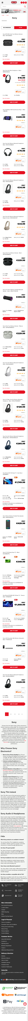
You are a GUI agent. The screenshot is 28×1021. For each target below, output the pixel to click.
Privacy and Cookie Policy (7, 926)
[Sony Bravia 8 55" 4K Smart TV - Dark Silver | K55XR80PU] (8, 482)
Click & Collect (4, 960)
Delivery (3, 956)
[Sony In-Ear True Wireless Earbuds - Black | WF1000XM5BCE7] (8, 262)
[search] (25, 6)
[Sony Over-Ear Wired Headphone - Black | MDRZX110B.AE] (8, 79)
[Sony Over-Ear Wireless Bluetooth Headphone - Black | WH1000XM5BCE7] (8, 683)
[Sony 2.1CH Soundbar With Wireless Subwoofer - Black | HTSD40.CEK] (8, 647)
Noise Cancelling (17, 164)
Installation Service (5, 962)
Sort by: (7, 27)
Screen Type (5, 497)
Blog (2, 914)
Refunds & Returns (5, 958)
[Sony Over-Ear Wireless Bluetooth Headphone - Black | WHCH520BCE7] (8, 189)
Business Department (6, 945)
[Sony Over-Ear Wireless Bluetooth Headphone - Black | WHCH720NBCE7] (8, 152)
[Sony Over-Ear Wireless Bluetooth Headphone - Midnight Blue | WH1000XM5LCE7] (8, 445)
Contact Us (4, 941)
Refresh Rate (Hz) (6, 498)
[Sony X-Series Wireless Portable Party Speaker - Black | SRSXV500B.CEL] (8, 525)
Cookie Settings (5, 933)
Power (4, 660)
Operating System (17, 495)
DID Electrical (8, 1007)
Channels (4, 658)
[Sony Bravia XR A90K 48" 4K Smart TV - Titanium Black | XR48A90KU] (8, 604)
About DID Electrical (6, 939)
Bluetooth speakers (8, 770)
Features (15, 310)
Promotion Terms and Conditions (9, 924)
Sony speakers (17, 826)
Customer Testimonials (6, 966)
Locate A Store (4, 907)
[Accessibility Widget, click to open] (25, 1004)
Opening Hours (5, 943)
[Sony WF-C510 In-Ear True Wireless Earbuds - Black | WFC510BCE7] (8, 43)
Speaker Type (5, 310)
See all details (6, 59)
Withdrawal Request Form (7, 950)
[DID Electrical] (14, 2)
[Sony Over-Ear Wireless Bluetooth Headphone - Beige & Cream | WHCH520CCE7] (8, 225)
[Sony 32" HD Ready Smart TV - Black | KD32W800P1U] (8, 561)
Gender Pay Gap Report (7, 916)
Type (4, 56)
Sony (7, 15)
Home (3, 15)
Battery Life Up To (17, 54)
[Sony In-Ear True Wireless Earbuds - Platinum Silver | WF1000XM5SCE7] (8, 335)
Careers (3, 909)
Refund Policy (4, 928)
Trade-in (3, 947)
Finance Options (5, 931)
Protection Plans (5, 964)
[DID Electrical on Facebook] (1, 980)
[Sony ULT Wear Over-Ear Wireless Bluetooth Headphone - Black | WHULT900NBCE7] (8, 408)
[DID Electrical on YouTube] (5, 980)
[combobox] (12, 6)
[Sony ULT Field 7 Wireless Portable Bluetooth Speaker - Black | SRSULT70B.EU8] (8, 298)
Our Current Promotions (7, 905)
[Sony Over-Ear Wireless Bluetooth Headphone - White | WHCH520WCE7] (8, 371)
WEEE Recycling (5, 912)
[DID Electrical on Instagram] (3, 980)
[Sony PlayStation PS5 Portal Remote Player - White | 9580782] (8, 118)
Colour (4, 54)
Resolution (5, 495)
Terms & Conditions (6, 922)
